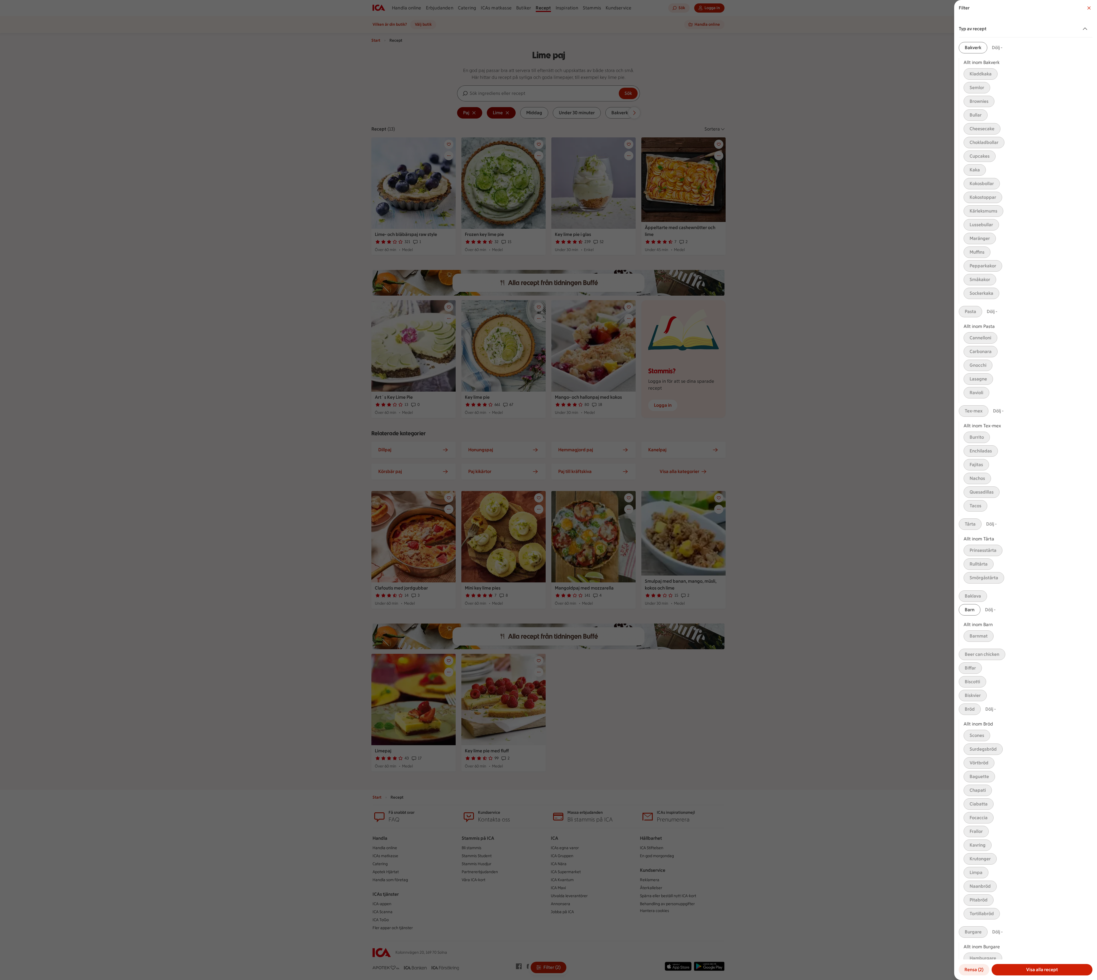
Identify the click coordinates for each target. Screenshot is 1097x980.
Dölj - (997, 47)
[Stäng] (1089, 8)
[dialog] (1025, 490)
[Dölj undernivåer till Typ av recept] (1086, 29)
